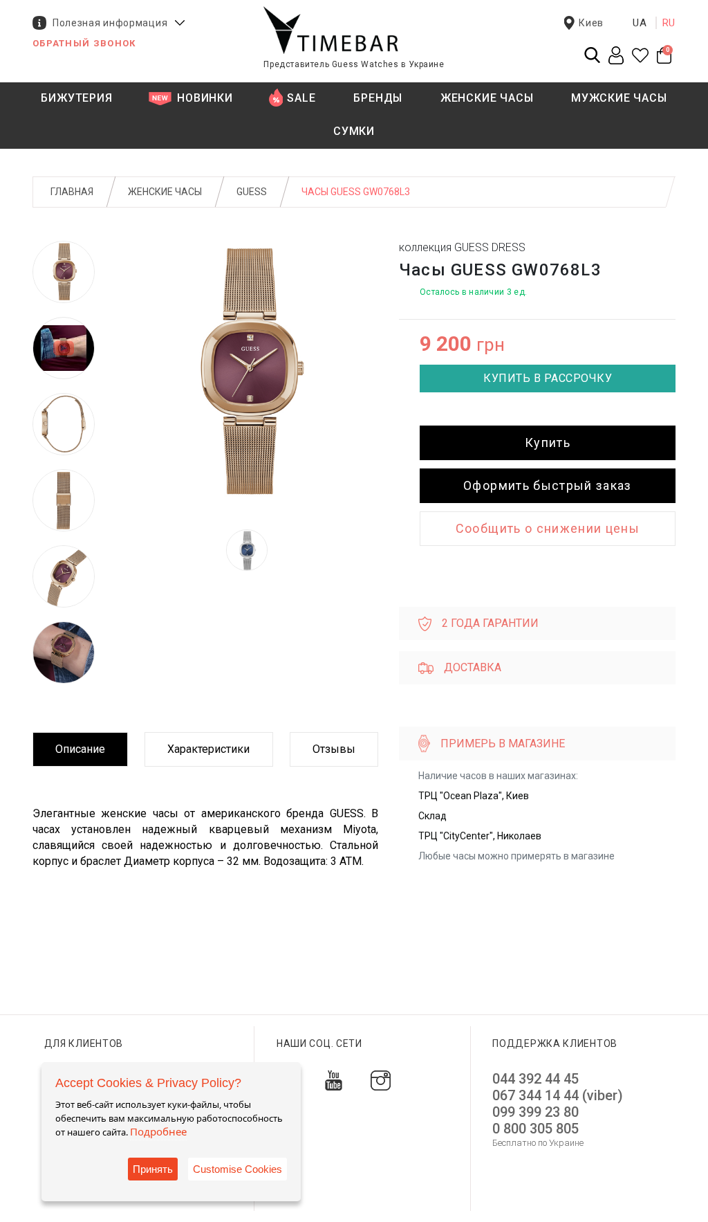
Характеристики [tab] (208, 749)
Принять (153, 1169)
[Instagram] (381, 1079)
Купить (547, 442)
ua (640, 23)
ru (669, 23)
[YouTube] (333, 1079)
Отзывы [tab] (334, 749)
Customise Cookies (237, 1169)
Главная (71, 191)
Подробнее (158, 1131)
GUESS (251, 191)
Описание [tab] (80, 749)
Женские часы (165, 191)
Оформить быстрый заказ (547, 485)
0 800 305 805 (535, 1128)
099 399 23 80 (535, 1112)
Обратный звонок (84, 43)
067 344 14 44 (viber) (557, 1095)
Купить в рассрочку (547, 378)
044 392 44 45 (535, 1078)
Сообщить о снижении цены (548, 528)
